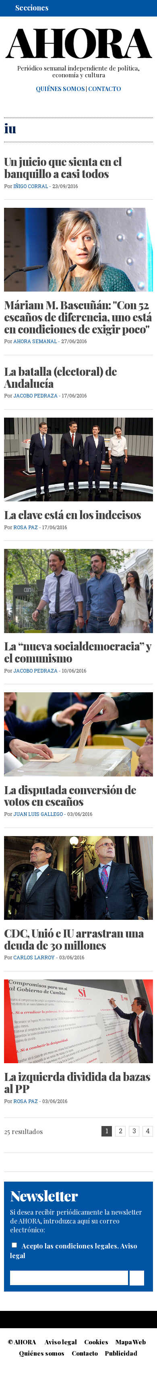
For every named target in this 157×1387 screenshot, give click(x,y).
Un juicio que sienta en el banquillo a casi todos (63, 167)
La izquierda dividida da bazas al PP (77, 1082)
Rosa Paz (25, 527)
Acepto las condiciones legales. (71, 1246)
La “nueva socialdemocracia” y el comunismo (77, 652)
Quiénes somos (60, 89)
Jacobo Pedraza (35, 395)
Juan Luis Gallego (38, 814)
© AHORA (22, 1342)
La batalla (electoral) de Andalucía (60, 377)
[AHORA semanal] (78, 43)
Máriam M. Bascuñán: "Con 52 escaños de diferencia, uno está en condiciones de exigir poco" (78, 317)
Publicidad (121, 1353)
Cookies (96, 1342)
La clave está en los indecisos (72, 514)
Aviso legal (61, 1342)
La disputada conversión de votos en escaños (70, 796)
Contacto (104, 89)
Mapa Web (131, 1342)
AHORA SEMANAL (35, 341)
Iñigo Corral (30, 186)
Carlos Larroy (34, 957)
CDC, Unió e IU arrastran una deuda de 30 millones (74, 939)
